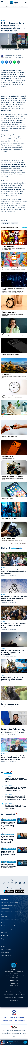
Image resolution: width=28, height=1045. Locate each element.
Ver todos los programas (8, 929)
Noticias (4, 932)
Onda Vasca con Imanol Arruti (9, 920)
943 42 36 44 (15, 977)
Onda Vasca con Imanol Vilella (10, 923)
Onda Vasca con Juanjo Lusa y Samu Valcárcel (11, 916)
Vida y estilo (8, 785)
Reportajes (4, 935)
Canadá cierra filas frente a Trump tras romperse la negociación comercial (13, 625)
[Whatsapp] (14, 62)
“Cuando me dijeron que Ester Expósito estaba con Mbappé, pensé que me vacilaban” (15, 806)
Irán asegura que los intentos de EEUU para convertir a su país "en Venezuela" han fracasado (13, 758)
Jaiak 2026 (20, 6)
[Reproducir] (19, 821)
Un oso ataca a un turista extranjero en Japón (10, 705)
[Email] (18, 62)
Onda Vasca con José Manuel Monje (11, 912)
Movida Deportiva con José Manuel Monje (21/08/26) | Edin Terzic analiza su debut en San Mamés (8, 825)
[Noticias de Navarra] (20, 1020)
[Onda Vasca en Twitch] (20, 883)
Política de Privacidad (8, 995)
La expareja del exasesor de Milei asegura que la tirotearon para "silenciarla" (13, 679)
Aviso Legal (19, 992)
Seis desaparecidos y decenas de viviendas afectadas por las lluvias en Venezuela (13, 572)
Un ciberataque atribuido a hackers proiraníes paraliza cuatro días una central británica (14, 598)
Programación (5, 939)
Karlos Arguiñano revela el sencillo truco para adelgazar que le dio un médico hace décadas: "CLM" (15, 788)
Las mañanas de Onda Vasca (9, 902)
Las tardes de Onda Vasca (8, 905)
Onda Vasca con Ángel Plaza (9, 926)
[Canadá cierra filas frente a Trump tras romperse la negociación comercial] (14, 613)
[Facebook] (10, 62)
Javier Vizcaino (5, 952)
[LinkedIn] (6, 62)
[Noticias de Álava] (7, 1020)
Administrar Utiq (14, 1000)
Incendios (13, 6)
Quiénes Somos (10, 992)
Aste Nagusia (5, 6)
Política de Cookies (20, 995)
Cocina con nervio (6, 955)
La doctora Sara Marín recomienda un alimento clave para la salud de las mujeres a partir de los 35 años (15, 797)
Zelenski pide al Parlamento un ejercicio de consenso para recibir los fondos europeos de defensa (13, 731)
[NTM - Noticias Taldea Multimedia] (14, 1012)
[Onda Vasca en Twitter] (4, 883)
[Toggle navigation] (2, 2)
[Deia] (5, 1017)
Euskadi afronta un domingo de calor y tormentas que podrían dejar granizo (16, 779)
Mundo (3, 567)
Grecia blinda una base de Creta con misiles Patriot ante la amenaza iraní (12, 652)
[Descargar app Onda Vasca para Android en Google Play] (9, 891)
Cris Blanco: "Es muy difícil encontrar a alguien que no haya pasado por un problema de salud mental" (8, 839)
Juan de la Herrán (6, 949)
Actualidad (8, 776)
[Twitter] (2, 62)
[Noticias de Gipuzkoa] (17, 1017)
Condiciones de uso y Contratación (14, 997)
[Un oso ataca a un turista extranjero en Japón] (14, 693)
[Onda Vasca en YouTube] (12, 883)
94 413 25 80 (15, 973)
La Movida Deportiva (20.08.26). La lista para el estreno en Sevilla (8, 866)
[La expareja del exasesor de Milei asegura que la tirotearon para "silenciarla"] (14, 666)
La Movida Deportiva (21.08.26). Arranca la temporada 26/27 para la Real (8, 853)
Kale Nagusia (5, 909)
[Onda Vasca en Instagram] (16, 883)
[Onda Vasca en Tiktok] (24, 883)
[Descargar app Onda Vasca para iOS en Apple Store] (19, 891)
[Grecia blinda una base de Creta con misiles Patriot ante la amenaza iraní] (14, 639)
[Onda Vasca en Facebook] (8, 883)
